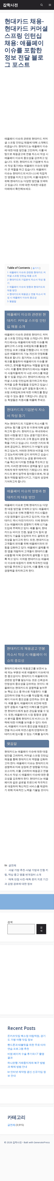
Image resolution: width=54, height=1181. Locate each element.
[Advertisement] (27, 104)
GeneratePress (42, 1142)
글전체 (12, 865)
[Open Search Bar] (42, 5)
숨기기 (36, 267)
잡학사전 (10, 4)
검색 (10, 922)
